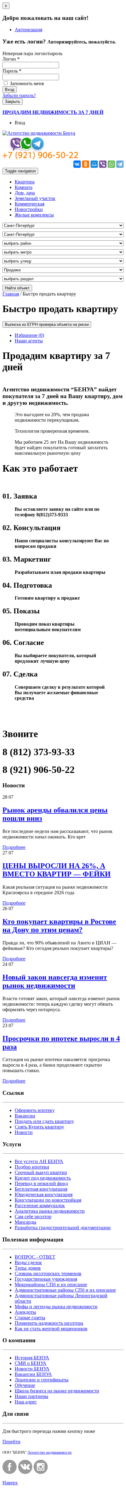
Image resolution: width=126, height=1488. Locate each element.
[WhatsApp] (111, 164)
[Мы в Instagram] (41, 1472)
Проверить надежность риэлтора (49, 1323)
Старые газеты (30, 1317)
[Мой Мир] (94, 164)
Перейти (11, 1441)
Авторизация (28, 29)
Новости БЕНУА (32, 1368)
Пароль (11, 70)
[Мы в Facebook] (9, 1472)
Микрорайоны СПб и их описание (51, 1284)
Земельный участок (35, 198)
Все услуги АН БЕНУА (39, 1161)
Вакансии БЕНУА (33, 1374)
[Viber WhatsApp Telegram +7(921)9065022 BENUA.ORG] (40, 157)
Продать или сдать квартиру (44, 1121)
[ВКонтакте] (77, 164)
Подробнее (13, 847)
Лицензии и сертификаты (42, 1379)
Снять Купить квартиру (39, 1126)
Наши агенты (29, 340)
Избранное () (29, 335)
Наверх (10, 1482)
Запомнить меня (26, 83)
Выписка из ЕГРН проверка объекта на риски (47, 324)
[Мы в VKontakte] (25, 1472)
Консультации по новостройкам (48, 1200)
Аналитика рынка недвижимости (50, 1211)
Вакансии (25, 1115)
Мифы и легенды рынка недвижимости (56, 1306)
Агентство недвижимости (50, 1452)
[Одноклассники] (85, 164)
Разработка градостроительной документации (63, 1227)
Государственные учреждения (46, 1279)
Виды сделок (28, 1262)
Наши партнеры (31, 1396)
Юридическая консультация (43, 1194)
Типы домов (28, 1268)
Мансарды (25, 1222)
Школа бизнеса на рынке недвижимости (57, 1390)
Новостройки (29, 209)
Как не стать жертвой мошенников (51, 1328)
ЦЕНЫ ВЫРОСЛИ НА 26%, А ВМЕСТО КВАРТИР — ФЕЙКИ (56, 870)
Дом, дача (25, 192)
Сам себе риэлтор (33, 1216)
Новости (24, 1132)
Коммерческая (29, 203)
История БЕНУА (32, 1357)
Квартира (25, 181)
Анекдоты (25, 1312)
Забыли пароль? (19, 95)
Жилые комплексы (34, 214)
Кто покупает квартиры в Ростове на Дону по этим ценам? (59, 925)
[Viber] (102, 164)
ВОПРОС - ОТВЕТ (35, 1257)
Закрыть (12, 101)
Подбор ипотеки (32, 1167)
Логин (11, 59)
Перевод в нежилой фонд (41, 1183)
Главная (10, 293)
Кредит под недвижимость (43, 1178)
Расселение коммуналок (40, 1205)
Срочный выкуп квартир (41, 1172)
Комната (23, 187)
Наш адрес (26, 1401)
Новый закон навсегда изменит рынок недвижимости (54, 981)
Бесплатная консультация (41, 1189)
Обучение (25, 1385)
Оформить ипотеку (35, 1110)
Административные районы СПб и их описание (65, 1290)
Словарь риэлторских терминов (48, 1273)
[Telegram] (120, 164)
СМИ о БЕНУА (30, 1363)
